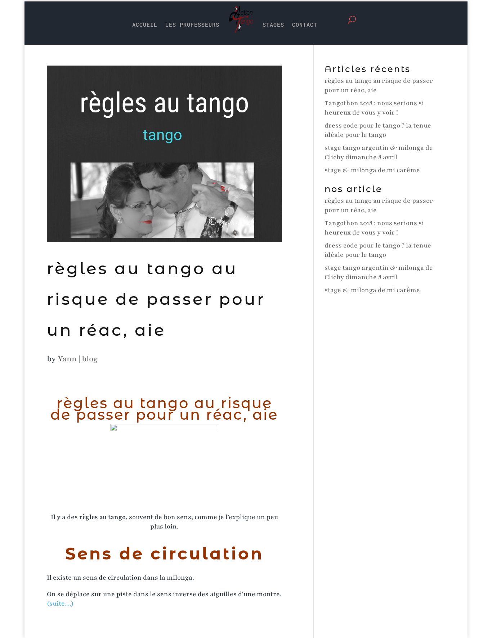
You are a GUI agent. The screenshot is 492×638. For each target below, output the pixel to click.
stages (273, 24)
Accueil (144, 24)
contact (304, 24)
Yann (67, 359)
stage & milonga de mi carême (372, 170)
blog (90, 359)
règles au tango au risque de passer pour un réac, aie (156, 299)
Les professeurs (192, 24)
